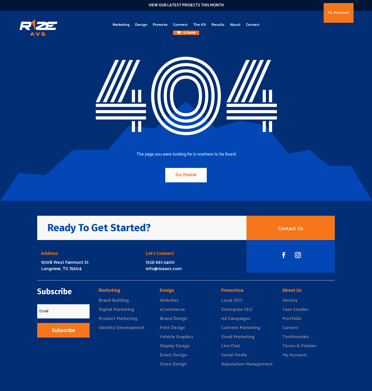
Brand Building (113, 300)
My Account (338, 13)
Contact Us (290, 229)
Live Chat (230, 346)
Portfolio (291, 318)
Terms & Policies (299, 346)
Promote (160, 25)
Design (141, 25)
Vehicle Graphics (176, 337)
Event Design (173, 355)
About (235, 25)
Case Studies (295, 309)
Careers (290, 328)
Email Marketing (238, 337)
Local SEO (231, 300)
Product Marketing (117, 318)
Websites (169, 300)
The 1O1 (199, 25)
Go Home (186, 175)
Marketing (121, 25)
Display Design (175, 346)
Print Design (172, 328)
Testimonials (295, 337)
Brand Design (173, 318)
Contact (252, 25)
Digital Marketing (116, 309)
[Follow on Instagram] (298, 255)
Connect (180, 25)
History (290, 300)
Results (218, 25)
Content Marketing (240, 328)
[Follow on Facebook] (284, 255)
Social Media (234, 355)
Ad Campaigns (235, 318)
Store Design (173, 364)
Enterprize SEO (237, 309)
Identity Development (121, 328)
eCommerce (172, 309)
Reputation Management (247, 364)
